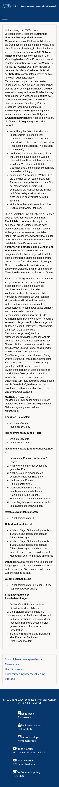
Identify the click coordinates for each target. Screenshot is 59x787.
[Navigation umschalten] (4, 17)
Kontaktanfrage (27, 740)
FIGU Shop (19, 776)
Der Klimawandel (15, 669)
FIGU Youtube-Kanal (24, 764)
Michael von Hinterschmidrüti (30, 752)
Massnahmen (12, 664)
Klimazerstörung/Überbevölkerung (25, 674)
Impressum (24, 717)
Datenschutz (25, 729)
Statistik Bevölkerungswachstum (24, 659)
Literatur (10, 678)
